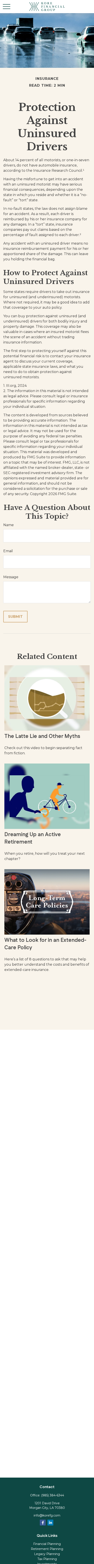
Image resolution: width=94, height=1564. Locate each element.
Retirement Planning (47, 1549)
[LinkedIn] (50, 1522)
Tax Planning (47, 1559)
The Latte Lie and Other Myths (42, 736)
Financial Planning (47, 1544)
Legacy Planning (47, 1554)
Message (10, 577)
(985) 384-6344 (52, 1495)
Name (8, 525)
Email (8, 551)
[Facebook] (43, 1522)
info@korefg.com (47, 1515)
